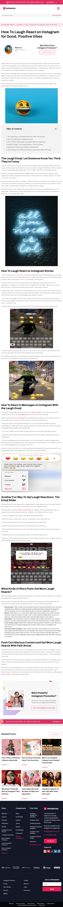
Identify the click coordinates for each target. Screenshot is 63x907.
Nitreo (17, 813)
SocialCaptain (20, 830)
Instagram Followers (9, 880)
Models (4, 827)
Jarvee (18, 823)
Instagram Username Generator (36, 827)
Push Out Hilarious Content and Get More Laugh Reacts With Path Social (29, 150)
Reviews (5, 890)
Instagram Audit (34, 820)
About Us (26, 884)
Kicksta (18, 827)
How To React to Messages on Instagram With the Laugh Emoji (26, 142)
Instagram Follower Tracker (35, 837)
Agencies (4, 813)
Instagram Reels (24, 414)
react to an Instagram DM (19, 418)
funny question (22, 277)
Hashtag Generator (35, 823)
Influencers (5, 823)
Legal (25, 887)
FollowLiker (19, 833)
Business (4, 820)
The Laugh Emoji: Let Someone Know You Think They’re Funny (26, 136)
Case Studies (7, 887)
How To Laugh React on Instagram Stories (20, 139)
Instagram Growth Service (7, 830)
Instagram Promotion (8, 835)
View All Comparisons (20, 837)
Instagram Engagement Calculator (33, 815)
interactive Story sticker (24, 510)
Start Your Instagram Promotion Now (44, 708)
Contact (26, 880)
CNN (50, 165)
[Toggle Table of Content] (55, 128)
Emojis (3, 63)
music (42, 519)
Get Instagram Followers (7, 24)
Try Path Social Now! (47, 52)
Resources (20, 24)
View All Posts (55, 734)
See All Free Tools (35, 845)
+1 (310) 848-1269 (50, 835)
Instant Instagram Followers (7, 844)
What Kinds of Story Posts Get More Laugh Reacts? (22, 147)
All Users (4, 853)
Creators (4, 817)
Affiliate (5, 893)
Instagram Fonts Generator (34, 832)
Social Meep (19, 817)
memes (20, 613)
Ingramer (18, 820)
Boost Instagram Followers (6, 849)
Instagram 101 (18, 49)
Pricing (5, 884)
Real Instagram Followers (6, 839)
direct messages (36, 412)
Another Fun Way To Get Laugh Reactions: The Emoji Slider (25, 144)
